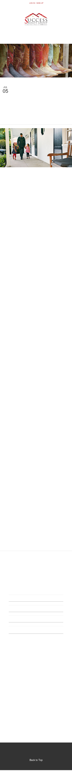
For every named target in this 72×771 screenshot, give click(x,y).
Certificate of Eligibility (18, 391)
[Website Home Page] (36, 19)
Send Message (36, 644)
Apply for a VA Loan (29, 415)
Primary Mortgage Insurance (26, 279)
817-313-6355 (36, 38)
